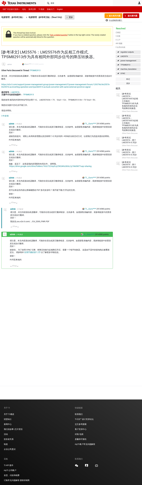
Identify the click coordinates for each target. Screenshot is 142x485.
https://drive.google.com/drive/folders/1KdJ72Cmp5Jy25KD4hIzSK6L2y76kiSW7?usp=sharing (50, 166)
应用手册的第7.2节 (32, 252)
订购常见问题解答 (11, 480)
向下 (17, 145)
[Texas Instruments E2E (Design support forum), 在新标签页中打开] (86, 466)
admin (9, 64)
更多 (71, 17)
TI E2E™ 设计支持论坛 (84, 419)
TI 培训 (41, 9)
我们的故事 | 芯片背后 (13, 429)
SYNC (123, 73)
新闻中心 (8, 424)
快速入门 (50, 9)
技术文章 (32, 9)
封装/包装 (79, 434)
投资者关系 (9, 439)
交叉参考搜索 (81, 424)
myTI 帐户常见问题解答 (85, 444)
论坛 (24, 9)
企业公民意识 (10, 449)
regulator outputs (127, 52)
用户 (139, 3)
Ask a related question (59, 35)
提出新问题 (132, 16)
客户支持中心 (81, 429)
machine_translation (128, 69)
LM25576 (124, 56)
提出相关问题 (115, 16)
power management (128, 61)
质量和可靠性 (81, 439)
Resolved (120, 28)
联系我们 (79, 414)
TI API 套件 (8, 465)
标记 (128, 79)
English (60, 9)
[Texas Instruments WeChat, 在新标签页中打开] (76, 466)
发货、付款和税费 (11, 475)
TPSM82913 (125, 65)
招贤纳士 (8, 419)
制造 (6, 444)
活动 (6, 434)
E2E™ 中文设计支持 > (11, 9)
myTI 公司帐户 (10, 470)
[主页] (20, 3)
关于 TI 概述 (9, 414)
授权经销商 (25, 480)
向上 (10, 145)
